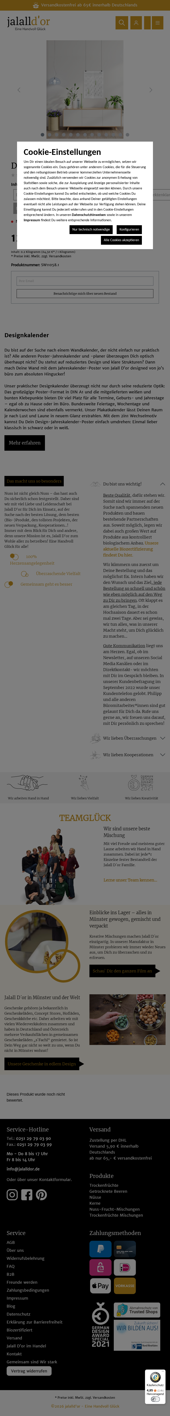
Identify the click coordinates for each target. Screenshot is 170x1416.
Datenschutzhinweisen (89, 215)
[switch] (155, 1399)
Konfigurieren (129, 229)
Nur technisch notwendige (91, 229)
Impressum (32, 220)
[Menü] (163, 1372)
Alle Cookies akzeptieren (121, 240)
